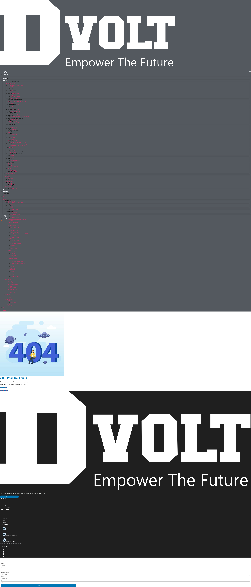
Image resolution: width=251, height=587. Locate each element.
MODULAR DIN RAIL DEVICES (13, 81)
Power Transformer (10, 211)
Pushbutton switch (14, 122)
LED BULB (10, 205)
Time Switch (10, 144)
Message (3, 580)
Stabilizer (12, 157)
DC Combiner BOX (10, 185)
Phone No (3, 576)
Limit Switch (8, 196)
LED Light (10, 183)
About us (6, 72)
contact (5, 218)
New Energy (8, 162)
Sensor (7, 197)
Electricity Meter (9, 190)
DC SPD (8, 182)
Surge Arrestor (13, 95)
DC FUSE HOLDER (10, 184)
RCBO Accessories (14, 100)
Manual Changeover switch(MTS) (15, 150)
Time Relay (10, 143)
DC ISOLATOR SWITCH (11, 181)
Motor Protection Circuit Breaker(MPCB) (16, 118)
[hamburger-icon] (250, 71)
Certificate (6, 216)
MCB (11, 86)
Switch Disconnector (15, 96)
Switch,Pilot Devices (10, 124)
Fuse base (10, 158)
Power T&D (6, 209)
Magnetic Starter (14, 113)
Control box (10, 133)
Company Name (5, 572)
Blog (5, 215)
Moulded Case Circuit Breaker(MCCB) (17, 101)
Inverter (12, 155)
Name (2, 563)
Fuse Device (8, 155)
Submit (38, 585)
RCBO (9, 87)
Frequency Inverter (12, 121)
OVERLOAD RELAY (15, 114)
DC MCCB (10, 165)
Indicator (12, 124)
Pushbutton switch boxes (16, 126)
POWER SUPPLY (10, 162)
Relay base (10, 141)
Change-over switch (15, 93)
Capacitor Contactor (15, 111)
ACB (9, 107)
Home (5, 71)
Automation (6, 193)
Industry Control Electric (13, 108)
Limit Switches (13, 127)
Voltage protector (14, 91)
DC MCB (10, 163)
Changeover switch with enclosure (15, 153)
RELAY (7, 137)
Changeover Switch (12, 140)
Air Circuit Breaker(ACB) (13, 104)
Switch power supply (15, 160)
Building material (7, 200)
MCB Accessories (14, 98)
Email (2, 567)
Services (6, 74)
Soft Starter (10, 120)
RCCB (12, 88)
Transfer (12, 153)
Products (6, 76)
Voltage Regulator (14, 158)
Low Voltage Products (9, 78)
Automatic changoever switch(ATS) (18, 144)
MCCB (12, 103)
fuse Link (12, 150)
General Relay (11, 140)
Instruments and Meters (10, 173)
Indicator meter (13, 131)
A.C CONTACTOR (14, 109)
